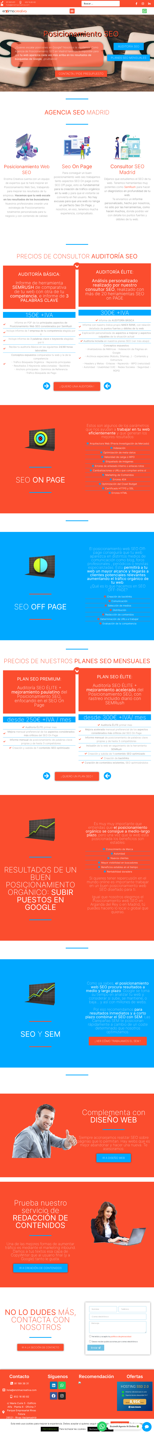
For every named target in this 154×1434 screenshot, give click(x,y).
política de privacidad (121, 1336)
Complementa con (113, 1116)
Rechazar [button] (93, 1429)
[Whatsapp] (62, 1385)
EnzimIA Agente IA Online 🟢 (124, 1426)
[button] (72, 11)
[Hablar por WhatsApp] (102, 1426)
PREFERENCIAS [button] (50, 1429)
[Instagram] (62, 1396)
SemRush (130, 187)
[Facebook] (53, 1396)
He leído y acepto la (111, 1336)
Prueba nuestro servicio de (40, 1214)
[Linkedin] (53, 1385)
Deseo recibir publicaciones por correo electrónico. (115, 1341)
